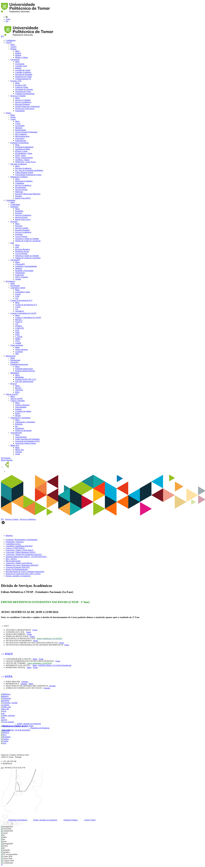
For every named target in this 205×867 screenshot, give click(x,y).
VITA (17, 341)
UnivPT (9, 42)
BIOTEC (18, 320)
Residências (19, 428)
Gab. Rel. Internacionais (24, 381)
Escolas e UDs (15, 81)
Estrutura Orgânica (70, 820)
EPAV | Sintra (20, 155)
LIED (17, 332)
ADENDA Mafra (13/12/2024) (54, 665)
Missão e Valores (21, 57)
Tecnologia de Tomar (23, 91)
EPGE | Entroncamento (24, 158)
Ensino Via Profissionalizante (17, 569)
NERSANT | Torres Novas (25, 162)
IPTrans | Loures (21, 151)
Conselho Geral (21, 66)
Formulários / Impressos (15, 542)
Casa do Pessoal (21, 236)
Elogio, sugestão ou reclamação (45, 820)
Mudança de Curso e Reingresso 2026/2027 (22, 565)
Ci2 (16, 309)
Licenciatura (19, 126)
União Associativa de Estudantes (27, 439)
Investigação (10, 281)
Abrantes (18, 452)
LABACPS (19, 328)
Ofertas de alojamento (23, 430)
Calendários (19, 183)
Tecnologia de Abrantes (24, 89)
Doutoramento (20, 130)
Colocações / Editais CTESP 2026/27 (20, 550)
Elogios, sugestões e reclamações (18, 576)
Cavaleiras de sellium (23, 411)
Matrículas (19, 192)
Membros (9, 536)
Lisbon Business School (24, 173)
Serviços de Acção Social (24, 109)
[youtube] (12, 824)
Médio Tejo (14, 445)
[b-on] (3, 743)
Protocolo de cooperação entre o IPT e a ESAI (23, 574)
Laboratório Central (17, 288)
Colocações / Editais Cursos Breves (19, 563)
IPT (2, 36)
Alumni (18, 279)
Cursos (13, 119)
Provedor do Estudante (23, 74)
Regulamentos (20, 187)
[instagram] (7, 824)
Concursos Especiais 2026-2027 (18, 567)
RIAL (17, 392)
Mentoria (18, 268)
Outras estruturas (16, 345)
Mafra (35, 659)
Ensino (8, 113)
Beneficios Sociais (22, 251)
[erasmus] (5, 739)
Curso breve (19, 138)
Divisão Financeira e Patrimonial (27, 106)
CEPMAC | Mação (22, 160)
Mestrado (18, 128)
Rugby (17, 413)
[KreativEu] (6, 737)
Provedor (18, 213)
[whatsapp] (25, 824)
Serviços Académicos (23, 102)
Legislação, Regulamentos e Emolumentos (21, 540)
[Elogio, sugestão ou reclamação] (7, 722)
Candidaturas (11, 40)
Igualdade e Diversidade (24, 271)
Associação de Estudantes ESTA (27, 441)
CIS (16, 324)
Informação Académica (19, 177)
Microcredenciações (13, 561)
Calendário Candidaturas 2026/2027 (19, 546)
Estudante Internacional (19, 364)
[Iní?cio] (26, 13)
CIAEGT (18, 322)
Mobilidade (14, 373)
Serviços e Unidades (18, 96)
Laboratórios (20, 111)
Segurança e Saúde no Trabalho (27, 239)
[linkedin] (16, 824)
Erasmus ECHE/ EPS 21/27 (25, 379)
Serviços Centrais (21, 228)
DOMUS (18, 326)
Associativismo (16, 433)
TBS (17, 354)
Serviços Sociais (21, 190)
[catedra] (4, 741)
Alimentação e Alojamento (20, 418)
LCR (17, 330)
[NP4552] (5, 733)
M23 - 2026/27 (11, 559)
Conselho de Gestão (22, 70)
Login (8, 19)
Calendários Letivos (13, 544)
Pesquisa (7, 458)
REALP (13, 384)
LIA (16, 298)
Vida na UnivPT (12, 394)
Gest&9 (18, 343)
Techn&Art (19, 311)
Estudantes (14, 207)
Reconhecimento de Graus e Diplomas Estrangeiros (25, 572)
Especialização (20, 141)
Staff (12, 243)
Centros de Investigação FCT (21, 300)
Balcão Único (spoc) (23, 219)
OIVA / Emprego (21, 277)
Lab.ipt (18, 294)
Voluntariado (20, 273)
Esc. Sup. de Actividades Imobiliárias (29, 170)
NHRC (18, 339)
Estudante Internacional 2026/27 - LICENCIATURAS (26, 557)
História (13, 49)
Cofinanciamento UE (23, 79)
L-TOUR (18, 337)
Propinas (18, 196)
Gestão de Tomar (21, 87)
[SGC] (4, 735)
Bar (16, 426)
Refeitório (19, 424)
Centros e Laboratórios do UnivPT (23, 313)
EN (7, 21)
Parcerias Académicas (18, 164)
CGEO (18, 307)
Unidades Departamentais (24, 94)
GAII (17, 296)
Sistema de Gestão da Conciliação (28, 241)
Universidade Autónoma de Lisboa (28, 175)
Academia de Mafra (22, 149)
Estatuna (18, 409)
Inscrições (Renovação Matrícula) (27, 194)
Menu (12, 45)
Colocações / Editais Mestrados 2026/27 (21, 552)
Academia (19, 352)
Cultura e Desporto (17, 401)
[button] (2, 865)
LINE (17, 335)
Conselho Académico (23, 72)
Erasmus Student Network (25, 371)
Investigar (19, 234)
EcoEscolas (19, 275)
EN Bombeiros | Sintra (23, 153)
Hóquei (18, 416)
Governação (15, 60)
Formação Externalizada (19, 143)
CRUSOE (19, 390)
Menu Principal (6, 460)
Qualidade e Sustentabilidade (26, 266)
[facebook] (3, 824)
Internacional (10, 356)
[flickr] (21, 824)
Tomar (17, 454)
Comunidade (10, 200)
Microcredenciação (22, 136)
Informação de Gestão (23, 77)
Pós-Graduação (21, 134)
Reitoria (18, 68)
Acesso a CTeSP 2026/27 (15, 548)
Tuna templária (20, 407)
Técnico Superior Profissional (26, 132)
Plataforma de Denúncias (17, 820)
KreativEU (14, 362)
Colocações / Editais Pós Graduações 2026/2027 (24, 554)
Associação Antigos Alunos (25, 443)
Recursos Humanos (22, 104)
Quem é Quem (90, 820)
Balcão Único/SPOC (23, 198)
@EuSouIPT (15, 260)
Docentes (13, 222)
